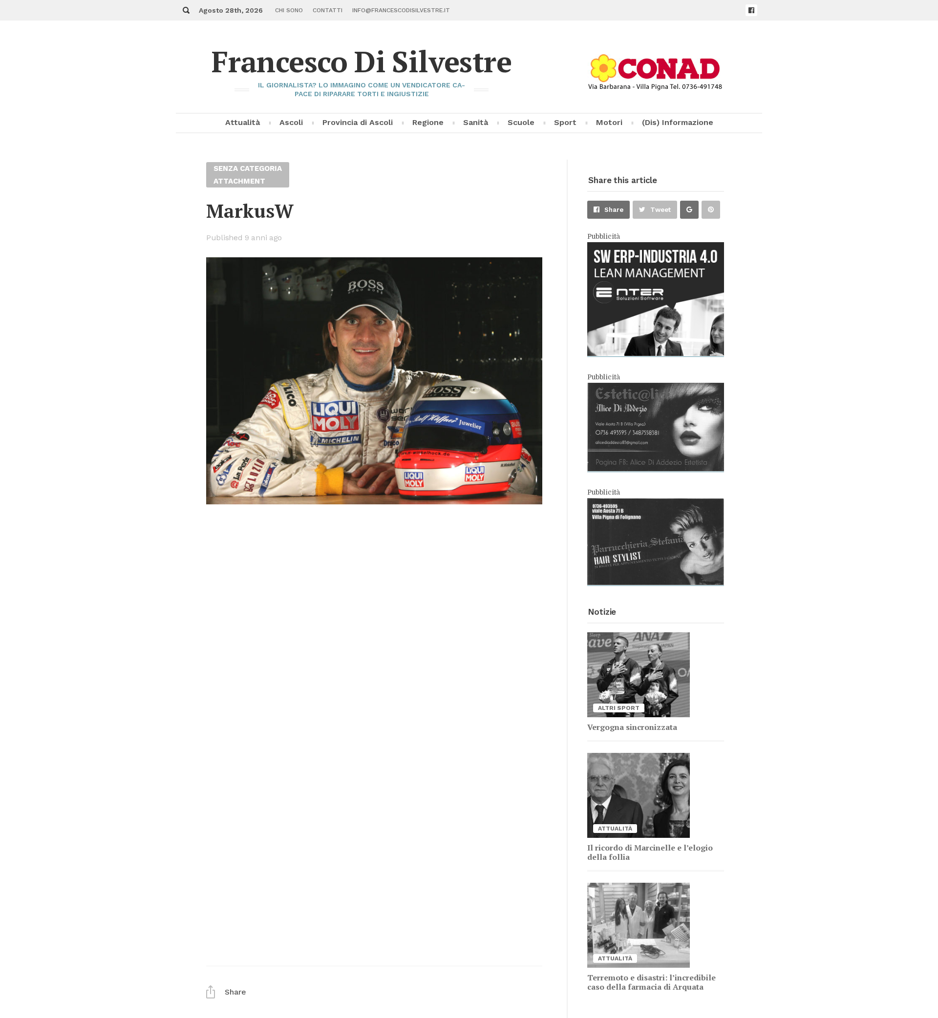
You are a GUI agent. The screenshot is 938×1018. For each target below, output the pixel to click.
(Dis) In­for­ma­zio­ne (677, 122)
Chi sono (289, 10)
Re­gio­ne (428, 122)
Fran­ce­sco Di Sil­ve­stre (362, 61)
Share (613, 209)
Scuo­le (521, 122)
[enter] (655, 353)
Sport (565, 122)
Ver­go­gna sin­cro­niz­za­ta (632, 727)
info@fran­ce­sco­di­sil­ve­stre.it (401, 10)
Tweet (660, 209)
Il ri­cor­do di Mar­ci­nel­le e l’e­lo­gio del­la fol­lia (650, 852)
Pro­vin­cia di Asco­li (357, 122)
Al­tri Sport (619, 708)
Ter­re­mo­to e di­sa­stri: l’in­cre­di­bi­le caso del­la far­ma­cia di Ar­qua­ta (651, 982)
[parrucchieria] (655, 582)
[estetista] (655, 469)
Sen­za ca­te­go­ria (247, 168)
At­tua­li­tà (242, 122)
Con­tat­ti (327, 10)
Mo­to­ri (609, 122)
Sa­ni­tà (475, 122)
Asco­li (291, 122)
